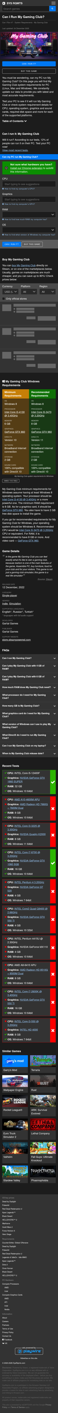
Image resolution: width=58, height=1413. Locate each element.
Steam (49, 579)
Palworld (5, 1205)
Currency (7, 286)
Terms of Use (7, 1328)
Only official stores (16, 298)
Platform (25, 286)
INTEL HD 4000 (29, 1029)
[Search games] (52, 8)
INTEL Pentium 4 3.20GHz (29, 882)
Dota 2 (5, 1264)
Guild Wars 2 (7, 1227)
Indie (5, 603)
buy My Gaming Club (24, 265)
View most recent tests (15, 150)
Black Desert (7, 1216)
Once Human (7, 1268)
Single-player (9, 595)
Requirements (8, 1239)
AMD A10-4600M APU (27, 799)
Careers (5, 1321)
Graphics (7, 194)
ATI (6, 1302)
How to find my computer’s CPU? (19, 188)
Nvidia (7, 1309)
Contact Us (6, 1336)
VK (5, 1343)
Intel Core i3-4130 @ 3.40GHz (15, 413)
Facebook (8, 1339)
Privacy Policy (7, 1332)
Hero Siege (6, 1234)
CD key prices (8, 1197)
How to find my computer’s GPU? (19, 204)
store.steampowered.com (16, 639)
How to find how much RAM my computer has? (25, 219)
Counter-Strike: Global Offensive (15, 1242)
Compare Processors (10, 1283)
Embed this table (11, 481)
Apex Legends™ (8, 1212)
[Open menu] (53, 3)
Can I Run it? (12, 3)
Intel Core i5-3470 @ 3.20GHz (41, 413)
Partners (5, 1325)
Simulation (15, 603)
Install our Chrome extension (26, 168)
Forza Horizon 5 (8, 1230)
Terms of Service (18, 1407)
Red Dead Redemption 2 (12, 1208)
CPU (5, 178)
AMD (7, 1287)
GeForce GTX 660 (15, 432)
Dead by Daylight (9, 1201)
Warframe (6, 1223)
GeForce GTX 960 (41, 432)
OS (4, 224)
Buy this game (29, 71)
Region (43, 286)
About (4, 1317)
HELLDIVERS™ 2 (9, 1219)
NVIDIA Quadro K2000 (33, 834)
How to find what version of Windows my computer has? (29, 234)
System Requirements (23, 22)
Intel (6, 1291)
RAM (5, 209)
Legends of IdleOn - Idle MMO (14, 1257)
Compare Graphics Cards (12, 1294)
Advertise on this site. (29, 1358)
